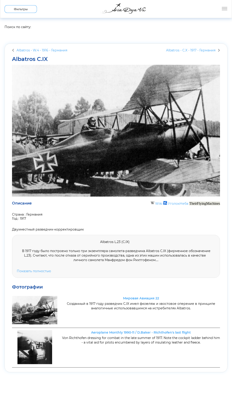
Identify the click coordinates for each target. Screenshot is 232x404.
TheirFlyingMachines (204, 203)
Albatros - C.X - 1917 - (190, 50)
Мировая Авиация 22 (141, 298)
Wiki (158, 204)
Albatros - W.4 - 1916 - (42, 50)
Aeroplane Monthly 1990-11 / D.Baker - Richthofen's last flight (141, 332)
